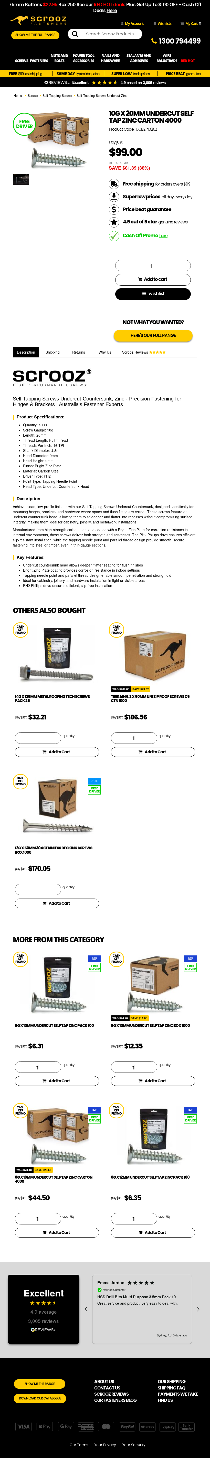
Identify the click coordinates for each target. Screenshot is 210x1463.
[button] (86, 1309)
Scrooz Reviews (135, 352)
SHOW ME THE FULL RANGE (35, 35)
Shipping (53, 352)
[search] (77, 34)
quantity (68, 736)
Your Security (133, 1445)
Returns (78, 352)
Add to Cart (59, 752)
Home (18, 95)
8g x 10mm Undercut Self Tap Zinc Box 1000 (150, 1026)
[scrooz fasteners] (38, 19)
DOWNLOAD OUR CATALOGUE (40, 1398)
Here (112, 10)
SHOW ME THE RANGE (40, 1383)
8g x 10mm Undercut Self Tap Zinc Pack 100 (54, 1026)
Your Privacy (105, 1445)
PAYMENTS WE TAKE (178, 1394)
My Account (134, 23)
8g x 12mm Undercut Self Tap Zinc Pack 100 (150, 1177)
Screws (33, 95)
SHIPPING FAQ (171, 1388)
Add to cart (155, 279)
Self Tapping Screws (57, 95)
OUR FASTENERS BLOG (115, 1400)
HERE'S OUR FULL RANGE (153, 335)
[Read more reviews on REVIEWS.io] (43, 1329)
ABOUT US (104, 1381)
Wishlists (164, 23)
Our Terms (79, 1445)
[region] (142, 1309)
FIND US (165, 1400)
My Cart (192, 23)
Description (26, 352)
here (163, 236)
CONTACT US (107, 1388)
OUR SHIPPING (171, 1381)
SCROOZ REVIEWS (111, 1394)
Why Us (105, 352)
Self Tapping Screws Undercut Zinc (102, 95)
